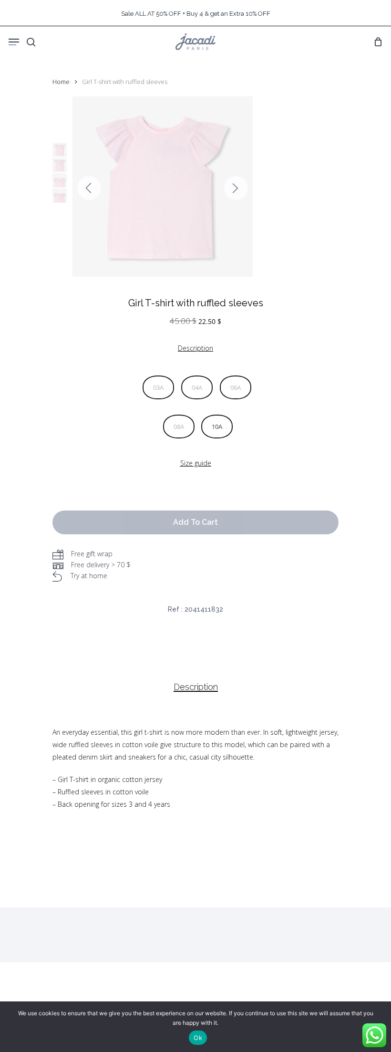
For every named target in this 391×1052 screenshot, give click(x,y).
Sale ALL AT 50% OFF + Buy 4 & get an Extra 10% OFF (195, 13)
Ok (198, 1038)
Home (61, 81)
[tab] (195, 687)
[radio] (158, 387)
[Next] (236, 188)
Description (196, 687)
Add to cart (195, 522)
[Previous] (89, 188)
